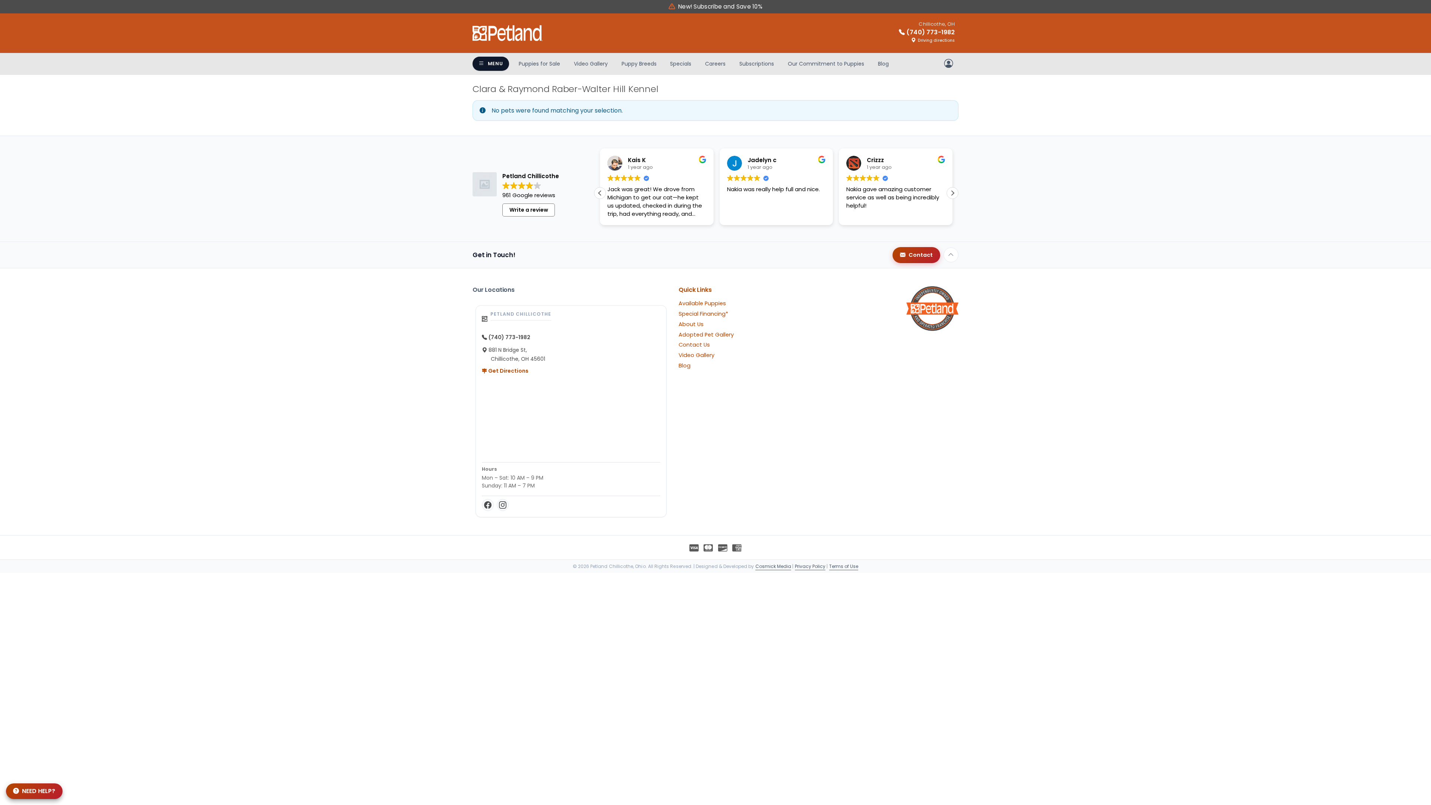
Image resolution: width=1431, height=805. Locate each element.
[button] (952, 193)
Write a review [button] (528, 210)
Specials (680, 63)
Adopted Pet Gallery (706, 334)
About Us (691, 324)
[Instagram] (503, 505)
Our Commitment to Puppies (826, 63)
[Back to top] (951, 254)
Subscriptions (756, 63)
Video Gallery (591, 63)
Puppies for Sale (539, 63)
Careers (715, 63)
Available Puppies (702, 303)
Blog (883, 63)
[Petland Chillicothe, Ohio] (508, 33)
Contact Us (694, 344)
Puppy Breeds (639, 63)
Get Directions (507, 371)
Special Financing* (703, 314)
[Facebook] (488, 505)
